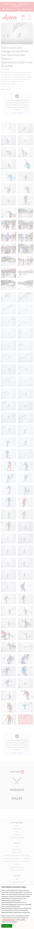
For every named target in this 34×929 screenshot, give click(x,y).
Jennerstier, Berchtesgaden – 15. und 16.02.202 (17, 858)
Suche (30, 19)
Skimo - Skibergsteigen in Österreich (10, 17)
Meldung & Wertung (17, 867)
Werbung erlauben (17, 113)
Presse (17, 832)
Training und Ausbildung (17, 882)
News (17, 826)
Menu (23, 19)
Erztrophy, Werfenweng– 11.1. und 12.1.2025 (17, 855)
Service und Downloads (17, 837)
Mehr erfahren (5, 89)
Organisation (17, 829)
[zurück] (9, 33)
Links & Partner (17, 835)
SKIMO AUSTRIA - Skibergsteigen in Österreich (17, 5)
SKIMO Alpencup (17, 852)
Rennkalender (17, 849)
